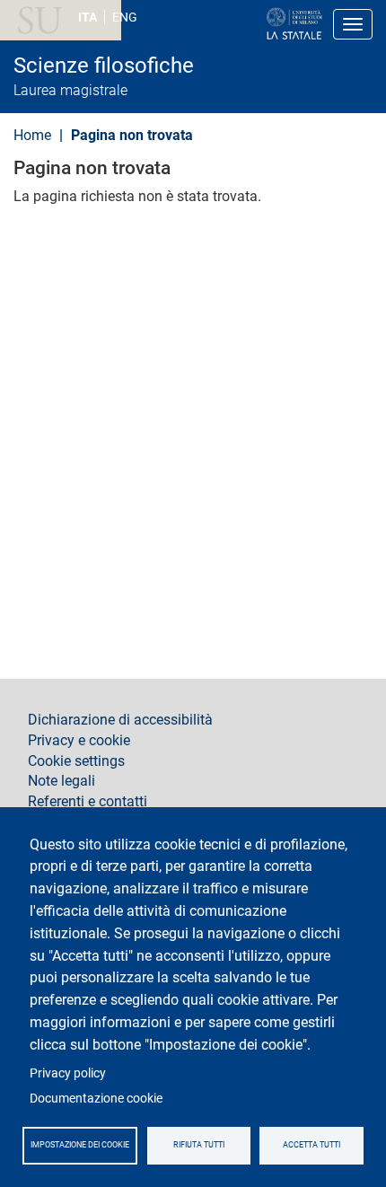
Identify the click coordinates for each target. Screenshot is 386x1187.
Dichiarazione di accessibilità (120, 720)
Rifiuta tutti (198, 1144)
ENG (124, 17)
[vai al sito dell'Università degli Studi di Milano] (236, 24)
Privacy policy (68, 1073)
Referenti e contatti (87, 802)
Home (32, 135)
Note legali (61, 781)
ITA (87, 17)
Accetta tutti (311, 1144)
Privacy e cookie (79, 741)
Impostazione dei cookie (80, 1144)
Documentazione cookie (96, 1098)
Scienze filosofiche (103, 65)
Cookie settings (76, 761)
